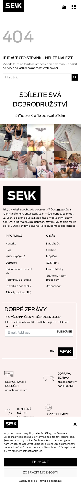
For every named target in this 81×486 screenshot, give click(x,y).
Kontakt (11, 243)
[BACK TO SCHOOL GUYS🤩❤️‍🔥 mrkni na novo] (40, 164)
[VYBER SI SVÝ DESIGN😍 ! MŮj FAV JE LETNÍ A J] (40, 137)
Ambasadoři (54, 286)
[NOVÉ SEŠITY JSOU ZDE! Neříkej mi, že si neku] (67, 164)
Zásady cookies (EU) (19, 292)
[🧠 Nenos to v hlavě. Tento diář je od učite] (67, 137)
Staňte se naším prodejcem (56, 277)
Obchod (51, 250)
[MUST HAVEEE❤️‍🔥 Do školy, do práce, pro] (13, 164)
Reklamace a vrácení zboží (19, 271)
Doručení (11, 262)
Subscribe (64, 332)
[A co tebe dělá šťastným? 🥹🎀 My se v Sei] (13, 137)
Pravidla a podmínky (50, 481)
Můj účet (51, 256)
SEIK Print (52, 262)
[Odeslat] (75, 77)
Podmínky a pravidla (18, 279)
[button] (75, 424)
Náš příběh (53, 243)
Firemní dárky (54, 269)
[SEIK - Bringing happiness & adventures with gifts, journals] (22, 7)
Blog (9, 250)
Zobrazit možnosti (40, 472)
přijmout (40, 461)
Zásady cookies (28, 481)
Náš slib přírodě (15, 256)
